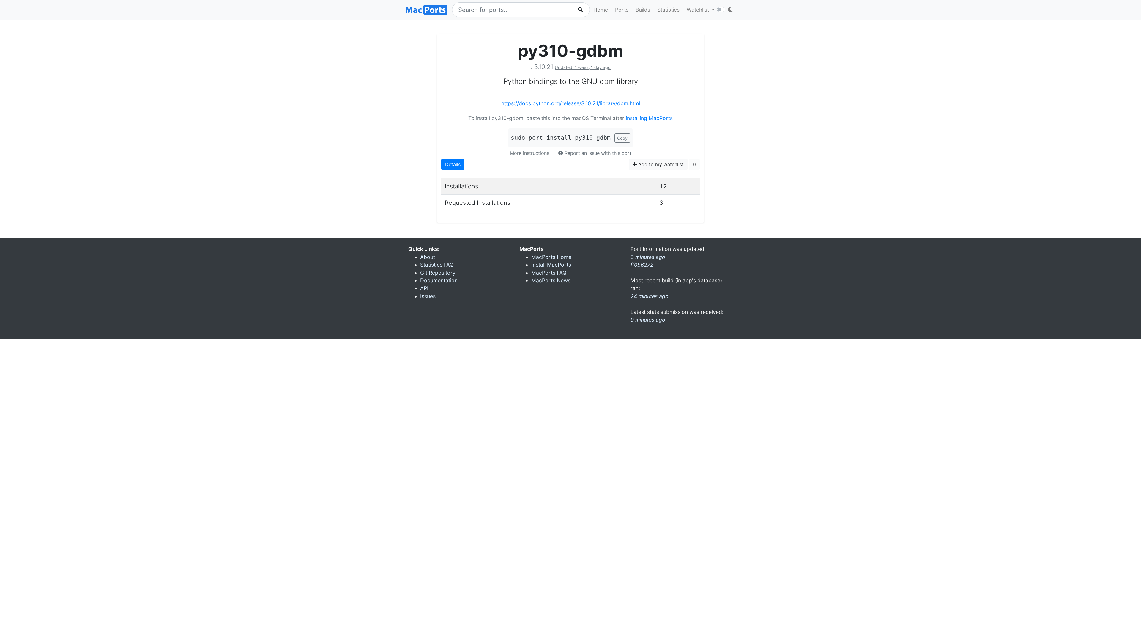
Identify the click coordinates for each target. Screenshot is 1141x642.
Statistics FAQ (436, 265)
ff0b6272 (642, 265)
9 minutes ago (648, 320)
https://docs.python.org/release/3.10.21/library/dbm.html (570, 103)
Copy (622, 138)
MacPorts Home (551, 257)
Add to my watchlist (660, 164)
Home (600, 10)
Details (453, 164)
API (424, 288)
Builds (643, 10)
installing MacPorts (649, 118)
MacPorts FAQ (548, 273)
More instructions (529, 153)
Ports (621, 10)
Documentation (439, 280)
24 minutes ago (650, 296)
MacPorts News (550, 280)
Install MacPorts (551, 265)
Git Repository (438, 273)
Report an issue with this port (597, 153)
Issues (428, 296)
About (427, 257)
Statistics (668, 10)
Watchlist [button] (698, 10)
